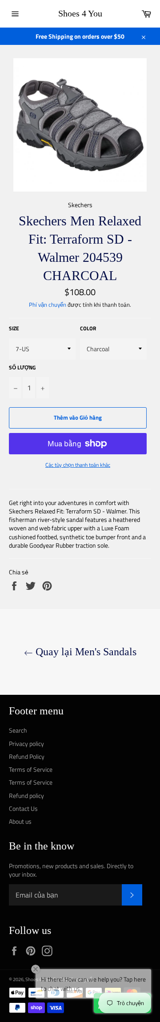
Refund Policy (26, 756)
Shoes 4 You (80, 13)
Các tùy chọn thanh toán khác (77, 465)
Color (88, 329)
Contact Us (23, 808)
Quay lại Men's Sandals (84, 651)
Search (18, 730)
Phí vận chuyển (47, 304)
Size (14, 329)
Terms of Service (30, 769)
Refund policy (26, 795)
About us (20, 821)
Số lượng (22, 368)
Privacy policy (26, 743)
